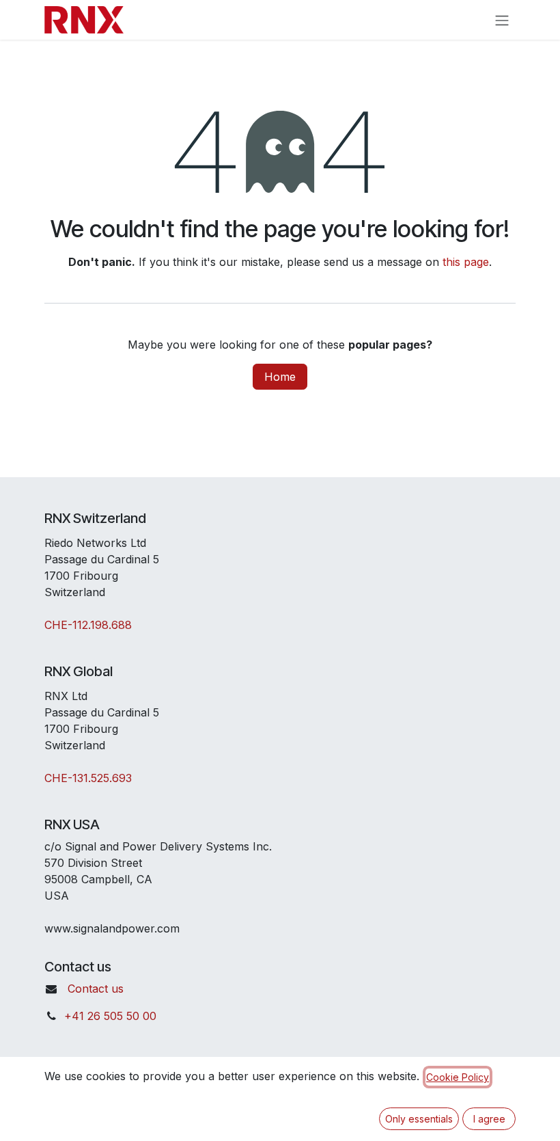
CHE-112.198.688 (88, 625)
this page (466, 262)
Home (280, 377)
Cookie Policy (457, 1077)
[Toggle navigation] (502, 19)
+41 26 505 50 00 (110, 1016)
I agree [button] (489, 1119)
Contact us (96, 988)
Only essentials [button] (419, 1119)
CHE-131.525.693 (88, 778)
